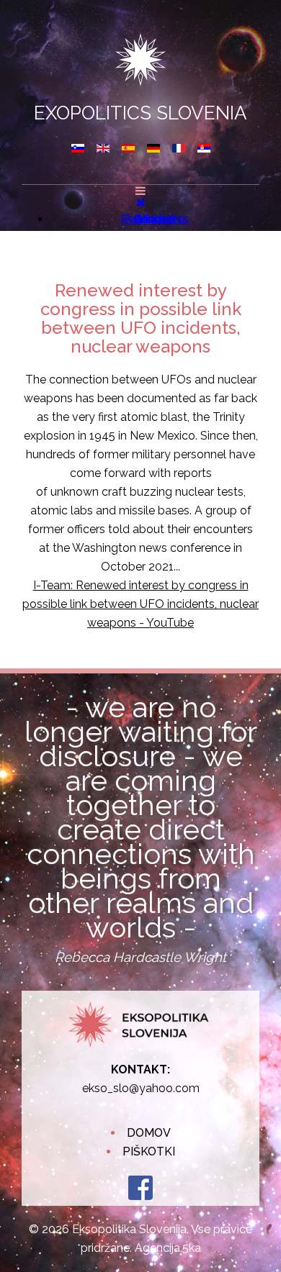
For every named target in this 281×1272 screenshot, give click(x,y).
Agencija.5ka (168, 1248)
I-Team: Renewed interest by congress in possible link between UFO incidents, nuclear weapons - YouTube (140, 604)
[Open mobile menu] (140, 191)
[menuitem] (155, 219)
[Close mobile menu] (141, 202)
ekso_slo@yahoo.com (141, 1088)
